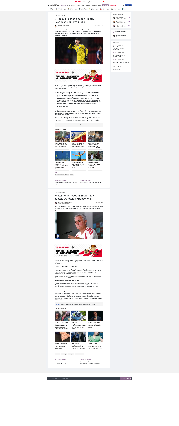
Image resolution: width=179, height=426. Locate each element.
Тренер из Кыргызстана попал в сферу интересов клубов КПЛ (64, 362)
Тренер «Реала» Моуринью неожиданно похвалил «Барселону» (119, 48)
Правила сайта (98, 417)
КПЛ (68, 5)
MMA (83, 5)
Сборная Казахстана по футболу (62, 174)
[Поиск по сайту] (120, 5)
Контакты (82, 417)
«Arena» (58, 125)
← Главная (57, 15)
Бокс (78, 5)
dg (131, 401)
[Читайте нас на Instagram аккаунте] (51, 402)
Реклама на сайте (90, 417)
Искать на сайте (126, 378)
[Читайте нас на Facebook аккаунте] (48, 402)
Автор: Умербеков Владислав (65, 202)
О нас (77, 417)
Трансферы (71, 354)
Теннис (88, 5)
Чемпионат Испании (79, 354)
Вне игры (105, 5)
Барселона (57, 354)
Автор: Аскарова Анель (63, 25)
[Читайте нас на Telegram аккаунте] (54, 402)
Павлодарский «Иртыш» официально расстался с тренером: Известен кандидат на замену (91, 363)
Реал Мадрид (64, 354)
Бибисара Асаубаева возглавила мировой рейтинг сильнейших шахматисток (121, 68)
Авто (99, 5)
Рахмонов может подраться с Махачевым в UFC (91, 183)
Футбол (63, 5)
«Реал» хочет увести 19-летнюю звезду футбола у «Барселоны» (121, 61)
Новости (94, 5)
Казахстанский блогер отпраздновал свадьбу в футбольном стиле (66, 183)
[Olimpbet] (113, 5)
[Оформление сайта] (123, 5)
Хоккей (73, 5)
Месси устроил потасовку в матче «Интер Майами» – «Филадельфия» (120, 55)
